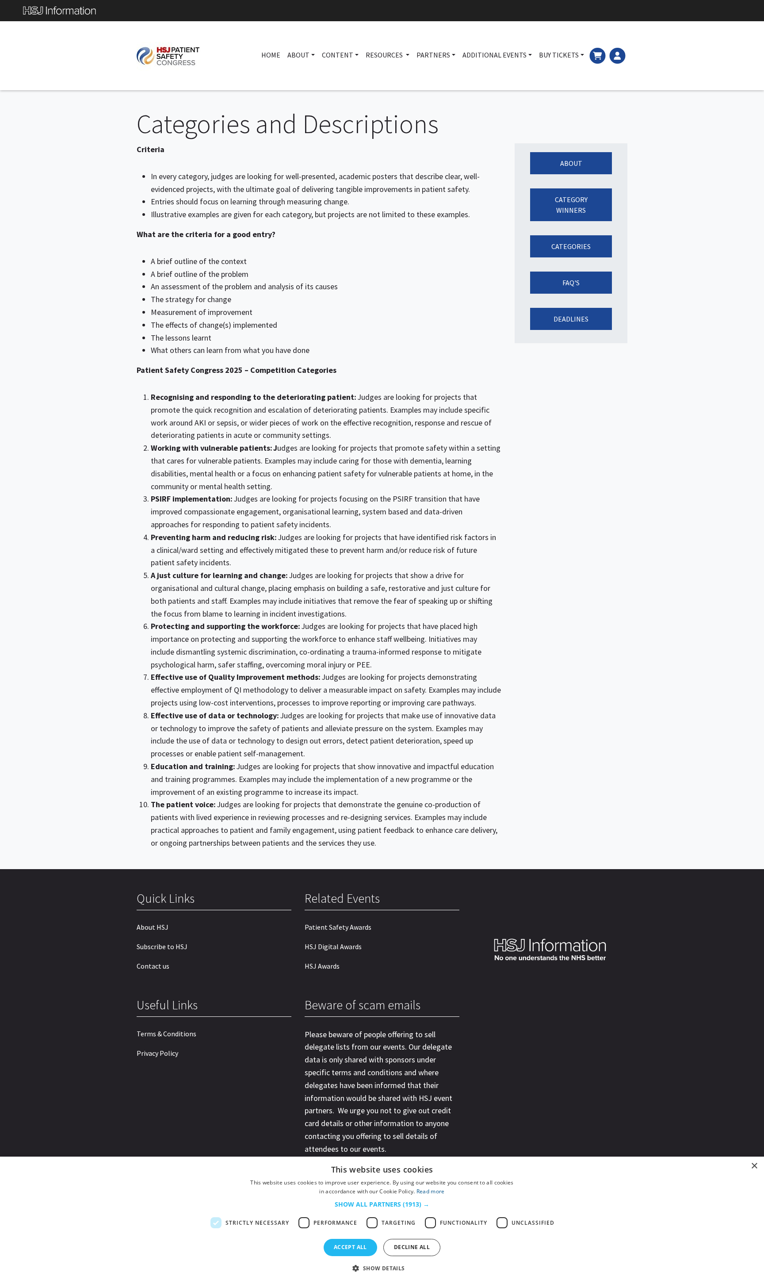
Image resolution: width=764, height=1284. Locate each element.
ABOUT (571, 163)
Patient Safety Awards (338, 927)
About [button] (298, 54)
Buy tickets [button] (559, 54)
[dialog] (382, 1220)
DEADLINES (571, 318)
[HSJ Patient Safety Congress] (185, 55)
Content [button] (337, 54)
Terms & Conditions (166, 1033)
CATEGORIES (571, 246)
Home (270, 54)
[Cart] (597, 55)
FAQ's (571, 282)
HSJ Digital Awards (333, 946)
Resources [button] (385, 54)
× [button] (754, 1166)
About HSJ (152, 927)
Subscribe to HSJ (162, 946)
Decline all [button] (412, 1247)
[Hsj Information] (382, 10)
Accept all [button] (350, 1247)
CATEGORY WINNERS (571, 205)
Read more (430, 1191)
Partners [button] (433, 54)
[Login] (617, 55)
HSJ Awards (322, 966)
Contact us (153, 966)
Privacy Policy (157, 1053)
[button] (382, 1204)
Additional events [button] (494, 54)
